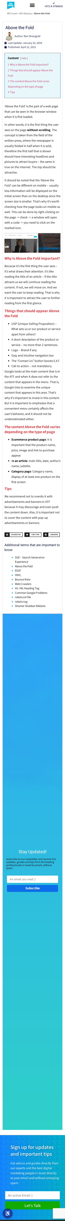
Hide (23, 58)
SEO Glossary (25, 13)
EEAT (18, 570)
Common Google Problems (31, 593)
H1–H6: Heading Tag (27, 588)
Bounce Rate (22, 579)
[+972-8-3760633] (53, 3)
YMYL (18, 575)
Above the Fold (24, 566)
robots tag (21, 601)
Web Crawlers (23, 584)
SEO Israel (12, 13)
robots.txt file (23, 597)
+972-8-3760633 (53, 6)
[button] (32, 5)
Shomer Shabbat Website (30, 606)
